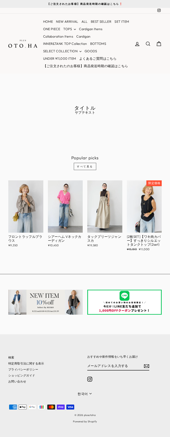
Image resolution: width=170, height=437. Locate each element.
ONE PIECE (51, 29)
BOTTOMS (98, 44)
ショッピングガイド (21, 375)
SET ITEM (121, 21)
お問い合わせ (17, 381)
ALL (84, 21)
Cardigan (83, 36)
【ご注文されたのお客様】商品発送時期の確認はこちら (85, 66)
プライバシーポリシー (23, 369)
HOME (48, 21)
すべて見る (85, 166)
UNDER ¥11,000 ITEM (59, 58)
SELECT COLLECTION (60, 51)
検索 (11, 357)
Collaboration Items (58, 36)
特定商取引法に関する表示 (26, 363)
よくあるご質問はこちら (98, 58)
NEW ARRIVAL (67, 21)
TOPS (68, 29)
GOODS (91, 51)
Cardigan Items (91, 29)
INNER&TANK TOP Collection (65, 44)
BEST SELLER (101, 21)
